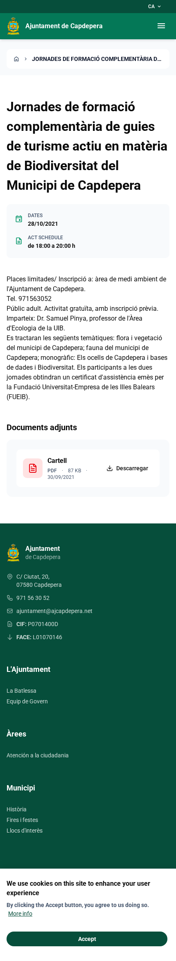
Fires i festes (22, 820)
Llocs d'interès (25, 830)
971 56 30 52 (33, 598)
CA (155, 6)
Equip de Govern (27, 701)
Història (17, 809)
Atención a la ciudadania (38, 755)
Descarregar (132, 468)
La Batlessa (21, 690)
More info (20, 913)
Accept (87, 939)
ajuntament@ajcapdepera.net (54, 611)
